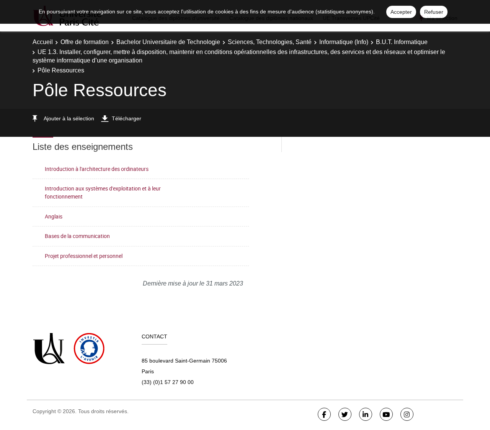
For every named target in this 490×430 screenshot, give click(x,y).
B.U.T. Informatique (402, 42)
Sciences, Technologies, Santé (270, 42)
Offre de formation (84, 42)
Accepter (401, 12)
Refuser (433, 12)
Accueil (43, 42)
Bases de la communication (77, 236)
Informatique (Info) (343, 42)
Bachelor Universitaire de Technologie (168, 42)
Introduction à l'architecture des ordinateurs (97, 168)
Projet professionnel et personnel (83, 255)
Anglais (53, 216)
